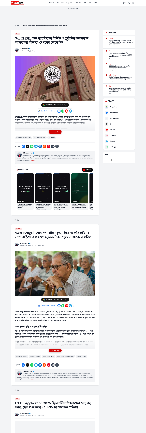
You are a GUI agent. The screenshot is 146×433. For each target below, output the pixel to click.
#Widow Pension (81, 356)
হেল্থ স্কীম (69, 2)
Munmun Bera (27, 153)
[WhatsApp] (62, 111)
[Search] (133, 3)
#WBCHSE (52, 137)
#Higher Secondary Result (23, 137)
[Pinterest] (48, 146)
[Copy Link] (57, 146)
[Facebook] (59, 111)
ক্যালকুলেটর (60, 2)
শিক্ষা (85, 2)
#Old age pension (35, 356)
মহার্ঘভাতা (51, 2)
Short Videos (23, 170)
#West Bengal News (48, 356)
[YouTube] (66, 111)
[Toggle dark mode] (129, 3)
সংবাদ (95, 2)
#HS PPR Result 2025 (39, 137)
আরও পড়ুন (56, 132)
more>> (33, 160)
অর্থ (90, 2)
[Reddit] (44, 146)
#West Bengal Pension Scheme (65, 356)
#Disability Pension (21, 356)
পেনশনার (18, 228)
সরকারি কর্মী (78, 2)
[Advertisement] (73, 14)
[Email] (53, 146)
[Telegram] (70, 111)
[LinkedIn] (40, 146)
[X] (27, 146)
